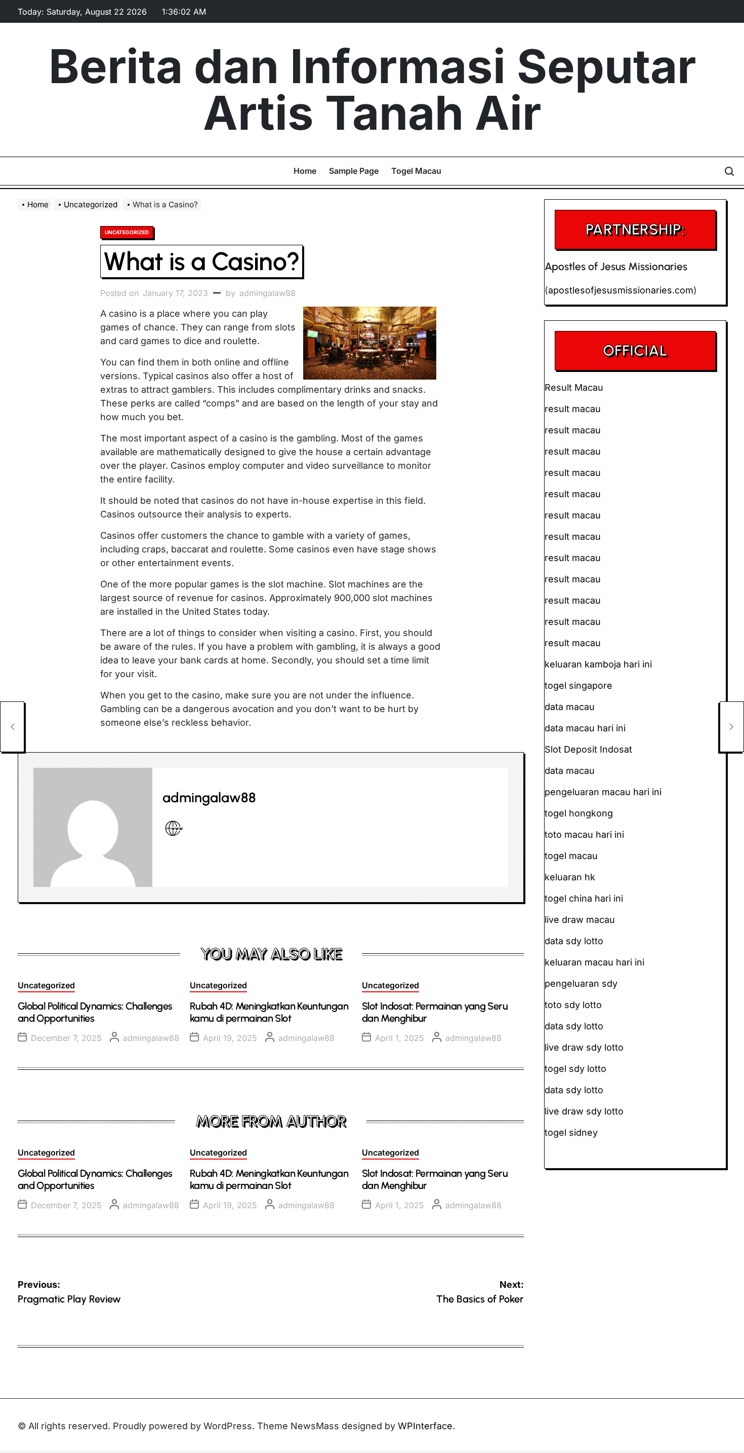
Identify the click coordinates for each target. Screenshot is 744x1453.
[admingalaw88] (92, 827)
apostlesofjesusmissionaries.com (620, 290)
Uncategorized (127, 232)
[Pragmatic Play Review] (12, 726)
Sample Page (354, 171)
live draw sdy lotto (584, 1111)
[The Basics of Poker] (732, 726)
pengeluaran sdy (581, 983)
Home (305, 171)
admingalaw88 (267, 293)
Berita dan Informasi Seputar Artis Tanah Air (372, 89)
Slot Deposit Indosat (588, 749)
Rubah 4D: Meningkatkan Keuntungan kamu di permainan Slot (269, 1012)
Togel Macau (416, 171)
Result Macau (574, 387)
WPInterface (425, 1426)
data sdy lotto (574, 1090)
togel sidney (571, 1132)
